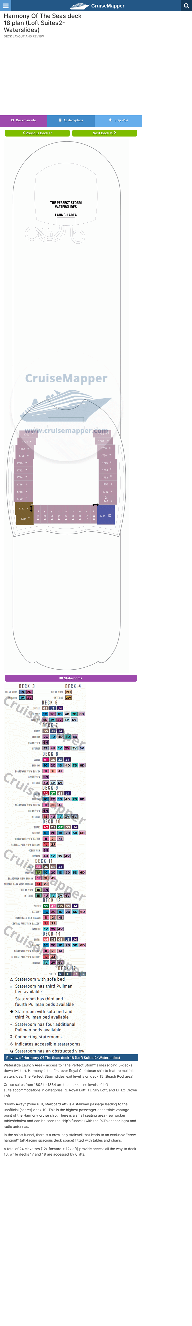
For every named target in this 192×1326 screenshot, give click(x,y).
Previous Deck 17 (38, 133)
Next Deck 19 (103, 133)
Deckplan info (25, 120)
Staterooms (72, 678)
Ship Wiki (121, 120)
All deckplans (73, 120)
